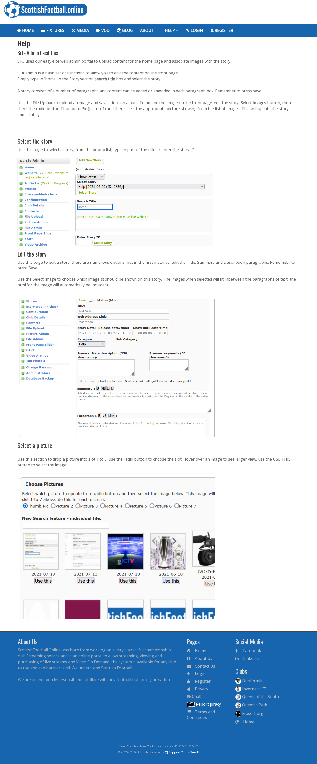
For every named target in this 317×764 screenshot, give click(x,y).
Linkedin (250, 658)
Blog (127, 30)
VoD (105, 30)
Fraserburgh (253, 713)
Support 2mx (177, 752)
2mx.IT (195, 752)
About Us (203, 658)
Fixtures (54, 30)
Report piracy (208, 704)
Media (82, 30)
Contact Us (204, 666)
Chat (196, 696)
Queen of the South (260, 696)
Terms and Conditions (201, 714)
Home (27, 30)
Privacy (201, 689)
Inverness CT (254, 689)
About (147, 30)
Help (170, 30)
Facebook (251, 650)
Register (223, 30)
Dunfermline (253, 680)
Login (196, 30)
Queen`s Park (254, 705)
